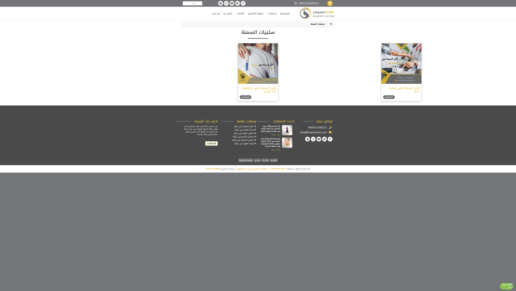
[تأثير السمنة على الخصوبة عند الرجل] (258, 63)
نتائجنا (241, 13)
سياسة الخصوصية (245, 160)
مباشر (510, 287)
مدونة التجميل (256, 13)
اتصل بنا (227, 13)
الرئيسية (285, 13)
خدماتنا (272, 13)
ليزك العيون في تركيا (244, 143)
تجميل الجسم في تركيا (243, 136)
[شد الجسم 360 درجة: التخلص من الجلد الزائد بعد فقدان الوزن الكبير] (287, 130)
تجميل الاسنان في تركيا (243, 140)
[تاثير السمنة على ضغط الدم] (401, 63)
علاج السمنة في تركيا (244, 126)
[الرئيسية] (331, 24)
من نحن (216, 13)
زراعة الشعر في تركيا (244, 129)
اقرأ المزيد (211, 143)
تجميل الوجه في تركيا (244, 133)
